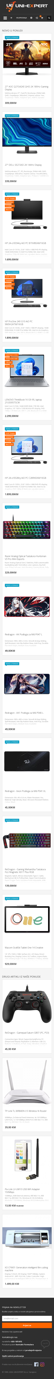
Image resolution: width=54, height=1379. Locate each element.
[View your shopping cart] (42, 18)
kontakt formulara (25, 1344)
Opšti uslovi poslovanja (13, 1356)
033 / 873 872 (16, 1341)
